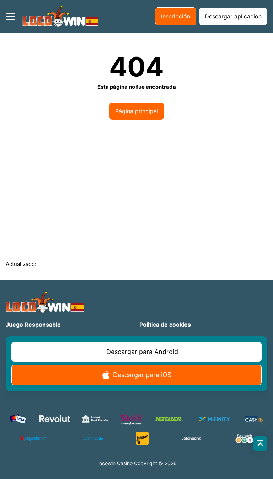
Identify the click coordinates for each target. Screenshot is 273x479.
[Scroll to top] (260, 443)
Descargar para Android (142, 351)
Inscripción (175, 16)
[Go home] (60, 16)
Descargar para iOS (142, 375)
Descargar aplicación (233, 16)
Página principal (136, 111)
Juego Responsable (33, 324)
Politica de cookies (165, 324)
